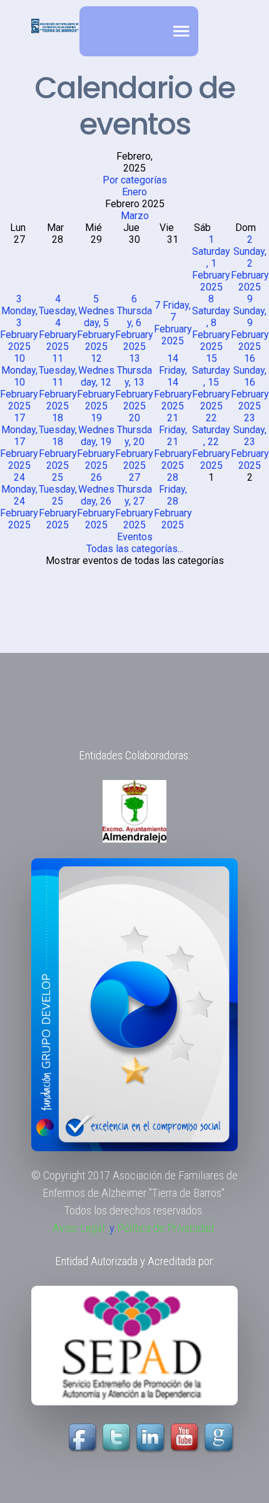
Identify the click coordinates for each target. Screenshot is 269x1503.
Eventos (135, 537)
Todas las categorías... (134, 549)
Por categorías (135, 180)
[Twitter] (117, 1437)
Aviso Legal (78, 1228)
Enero (134, 192)
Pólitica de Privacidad (165, 1228)
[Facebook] (84, 1437)
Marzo (135, 216)
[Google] (220, 1437)
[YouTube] (168, 1437)
